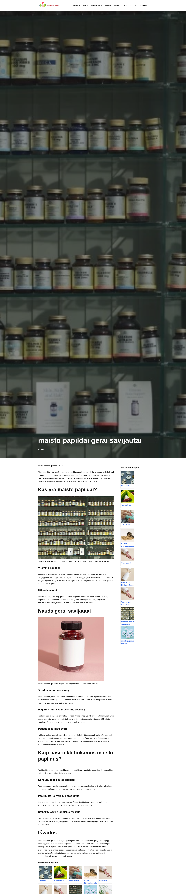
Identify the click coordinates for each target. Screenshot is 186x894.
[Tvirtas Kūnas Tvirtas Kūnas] (48, 5)
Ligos (85, 5)
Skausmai (143, 5)
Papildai (133, 5)
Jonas (42, 450)
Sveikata (76, 5)
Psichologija (96, 5)
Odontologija (120, 5)
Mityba (108, 5)
